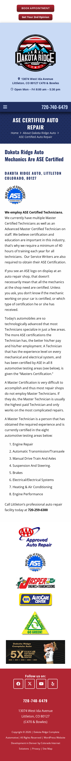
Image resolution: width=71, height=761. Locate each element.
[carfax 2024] (35, 652)
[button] (5, 107)
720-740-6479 (55, 106)
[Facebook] (18, 684)
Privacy (36, 748)
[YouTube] (41, 684)
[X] (30, 684)
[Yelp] (53, 684)
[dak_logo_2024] (35, 53)
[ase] (35, 562)
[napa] (35, 599)
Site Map (47, 748)
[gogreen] (35, 623)
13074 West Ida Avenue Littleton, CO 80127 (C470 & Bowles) (35, 716)
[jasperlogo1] (35, 583)
